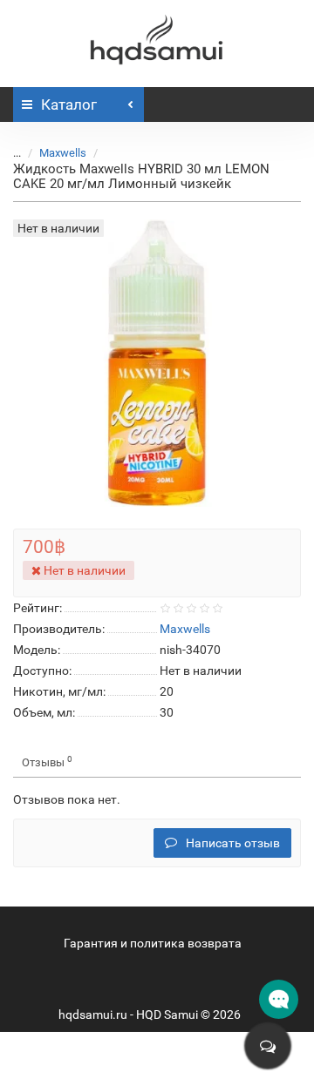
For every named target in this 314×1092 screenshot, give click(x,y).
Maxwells (62, 152)
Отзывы (47, 761)
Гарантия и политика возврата (153, 943)
